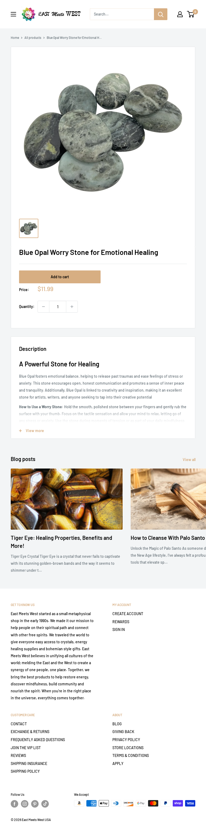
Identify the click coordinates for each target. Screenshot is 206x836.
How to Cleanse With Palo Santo (168, 537)
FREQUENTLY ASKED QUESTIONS (38, 739)
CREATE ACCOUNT (127, 613)
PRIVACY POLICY (126, 739)
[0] (190, 14)
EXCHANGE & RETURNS (30, 731)
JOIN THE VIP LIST (26, 747)
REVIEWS (18, 755)
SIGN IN (118, 629)
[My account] (180, 14)
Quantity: (26, 306)
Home (15, 37)
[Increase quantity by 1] (72, 306)
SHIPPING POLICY (25, 771)
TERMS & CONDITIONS (130, 755)
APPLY (117, 763)
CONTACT (19, 724)
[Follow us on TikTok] (45, 804)
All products (32, 37)
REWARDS (120, 621)
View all (189, 459)
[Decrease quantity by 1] (43, 306)
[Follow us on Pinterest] (35, 804)
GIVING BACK (123, 731)
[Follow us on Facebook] (14, 804)
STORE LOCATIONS (128, 747)
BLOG (117, 724)
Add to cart (60, 276)
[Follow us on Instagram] (24, 804)
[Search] (160, 14)
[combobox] (122, 14)
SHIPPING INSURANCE (29, 763)
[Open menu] (13, 14)
